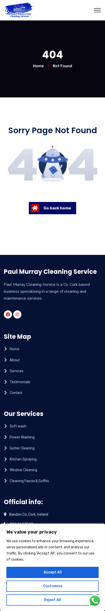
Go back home (57, 208)
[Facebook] (8, 314)
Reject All (52, 600)
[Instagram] (17, 314)
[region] (52, 567)
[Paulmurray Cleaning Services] (19, 9)
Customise (52, 586)
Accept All (53, 572)
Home (38, 66)
